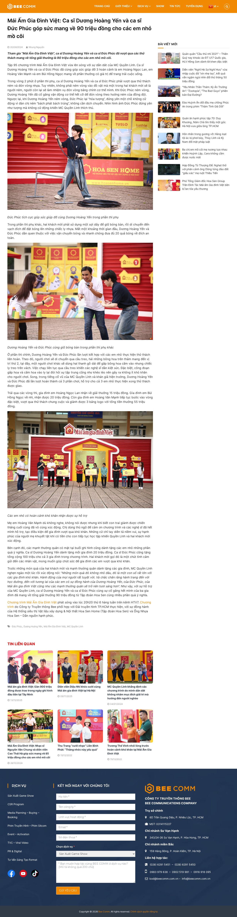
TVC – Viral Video (18, 842)
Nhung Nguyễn (36, 47)
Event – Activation (18, 834)
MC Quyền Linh (75, 626)
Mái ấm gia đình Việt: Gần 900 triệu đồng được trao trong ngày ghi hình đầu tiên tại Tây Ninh (30, 690)
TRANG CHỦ (102, 6)
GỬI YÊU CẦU (68, 890)
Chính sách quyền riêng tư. (144, 911)
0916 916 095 (202, 871)
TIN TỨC (175, 6)
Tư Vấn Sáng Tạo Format (22, 859)
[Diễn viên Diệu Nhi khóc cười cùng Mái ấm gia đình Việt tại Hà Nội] (80, 666)
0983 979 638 (159, 871)
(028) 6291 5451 (160, 864)
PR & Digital (15, 851)
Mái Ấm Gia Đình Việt (55, 626)
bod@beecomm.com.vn (163, 878)
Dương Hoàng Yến (33, 626)
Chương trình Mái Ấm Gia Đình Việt (32, 602)
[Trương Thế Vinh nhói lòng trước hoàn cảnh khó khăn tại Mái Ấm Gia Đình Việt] (130, 725)
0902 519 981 (180, 871)
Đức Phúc (17, 626)
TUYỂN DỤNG (194, 6)
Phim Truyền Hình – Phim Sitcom (27, 825)
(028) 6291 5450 (185, 864)
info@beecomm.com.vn (196, 878)
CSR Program (16, 804)
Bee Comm (104, 911)
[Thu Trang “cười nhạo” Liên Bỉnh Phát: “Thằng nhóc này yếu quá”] (80, 725)
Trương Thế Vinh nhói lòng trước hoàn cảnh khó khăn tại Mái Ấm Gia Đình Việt (129, 749)
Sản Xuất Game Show (21, 795)
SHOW (160, 6)
